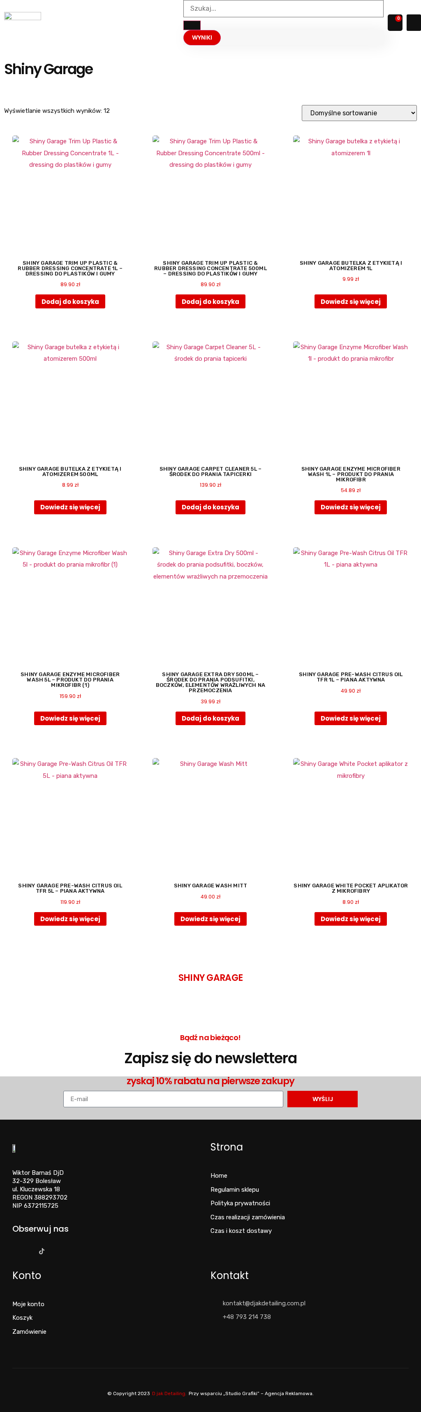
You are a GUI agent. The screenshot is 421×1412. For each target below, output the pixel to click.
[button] (414, 22)
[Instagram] (28, 1251)
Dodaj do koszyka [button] (70, 301)
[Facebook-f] (15, 1251)
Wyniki (202, 37)
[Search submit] (192, 25)
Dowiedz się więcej (351, 301)
